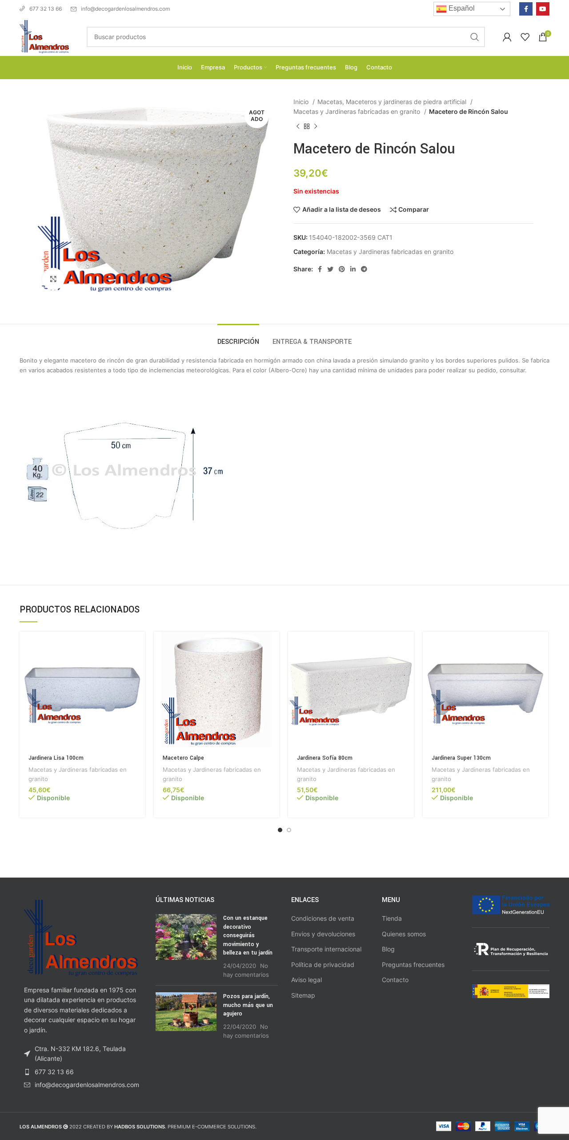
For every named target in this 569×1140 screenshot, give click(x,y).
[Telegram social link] (364, 269)
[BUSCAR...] (475, 37)
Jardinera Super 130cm (461, 758)
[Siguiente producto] (315, 126)
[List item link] (81, 1072)
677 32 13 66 (45, 8)
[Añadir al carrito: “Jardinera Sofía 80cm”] (407, 646)
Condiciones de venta (322, 918)
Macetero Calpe (183, 758)
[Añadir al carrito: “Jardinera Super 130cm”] (541, 646)
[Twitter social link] (330, 269)
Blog (388, 949)
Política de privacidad (322, 964)
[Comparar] (138, 666)
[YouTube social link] (542, 9)
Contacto (395, 979)
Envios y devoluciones (323, 934)
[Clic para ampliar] (53, 279)
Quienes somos (404, 934)
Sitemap (303, 995)
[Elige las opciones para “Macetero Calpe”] (272, 646)
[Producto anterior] (297, 126)
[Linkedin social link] (353, 269)
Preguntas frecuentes (413, 964)
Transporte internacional (326, 949)
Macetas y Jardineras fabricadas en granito (357, 111)
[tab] (238, 337)
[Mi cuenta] (507, 37)
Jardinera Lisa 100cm (56, 758)
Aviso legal (306, 979)
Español (461, 8)
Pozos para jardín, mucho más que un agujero (248, 1005)
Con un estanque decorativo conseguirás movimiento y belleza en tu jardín (247, 935)
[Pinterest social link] (342, 269)
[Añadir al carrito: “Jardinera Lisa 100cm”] (138, 646)
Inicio (301, 101)
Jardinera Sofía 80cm (325, 758)
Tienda (392, 918)
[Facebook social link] (526, 9)
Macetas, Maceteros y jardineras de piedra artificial (392, 101)
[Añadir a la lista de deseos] (138, 686)
